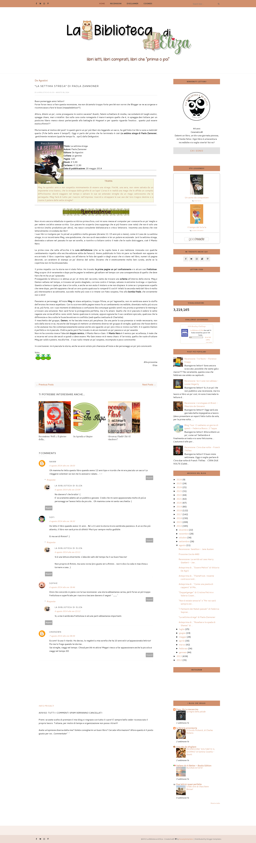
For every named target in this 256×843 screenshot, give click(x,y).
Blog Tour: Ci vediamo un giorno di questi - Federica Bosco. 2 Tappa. (201, 427)
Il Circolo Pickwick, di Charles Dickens (199, 731)
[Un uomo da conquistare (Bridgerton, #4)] (196, 193)
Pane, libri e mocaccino (187, 709)
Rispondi (150, 478)
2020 (179, 502)
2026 (179, 479)
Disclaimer (132, 4)
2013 (179, 656)
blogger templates (214, 839)
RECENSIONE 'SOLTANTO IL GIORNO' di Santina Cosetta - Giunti (200, 752)
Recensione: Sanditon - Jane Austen (196, 549)
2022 (179, 494)
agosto (182, 545)
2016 (179, 518)
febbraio (183, 648)
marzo (182, 644)
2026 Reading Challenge (197, 326)
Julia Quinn (197, 201)
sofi (52, 517)
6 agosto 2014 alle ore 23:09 (67, 489)
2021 (179, 498)
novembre (184, 533)
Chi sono (196, 150)
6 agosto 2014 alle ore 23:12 (67, 611)
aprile (182, 640)
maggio (182, 636)
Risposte (51, 479)
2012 (179, 660)
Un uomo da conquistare (197, 197)
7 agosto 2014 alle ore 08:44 (62, 636)
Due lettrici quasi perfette (189, 784)
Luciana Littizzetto (197, 230)
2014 (179, 525)
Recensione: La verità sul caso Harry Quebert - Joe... (196, 561)
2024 (179, 487)
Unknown (55, 632)
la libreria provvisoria (186, 727)
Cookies (148, 4)
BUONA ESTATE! (194, 767)
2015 (179, 522)
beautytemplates (186, 839)
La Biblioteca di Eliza (46, 92)
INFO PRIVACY (46, 705)
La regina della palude (196, 711)
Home (102, 4)
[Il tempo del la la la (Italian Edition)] (196, 222)
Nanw (52, 461)
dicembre (183, 529)
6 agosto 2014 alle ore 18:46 (62, 587)
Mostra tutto (215, 803)
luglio (182, 629)
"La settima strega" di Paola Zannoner (197, 617)
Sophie (53, 583)
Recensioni (116, 4)
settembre (184, 541)
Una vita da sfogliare (186, 746)
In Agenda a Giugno (83, 436)
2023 (179, 491)
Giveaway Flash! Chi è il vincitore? (119, 438)
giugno (182, 632)
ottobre (183, 537)
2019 (179, 506)
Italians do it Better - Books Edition (193, 765)
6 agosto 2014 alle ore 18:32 (62, 521)
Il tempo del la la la (196, 227)
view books (209, 342)
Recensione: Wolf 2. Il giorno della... (52, 438)
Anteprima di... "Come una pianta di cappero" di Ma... (196, 585)
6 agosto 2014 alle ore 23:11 (67, 552)
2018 (179, 510)
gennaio (183, 652)
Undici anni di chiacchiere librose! (197, 788)
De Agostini (41, 80)
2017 (179, 514)
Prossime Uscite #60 (189, 554)
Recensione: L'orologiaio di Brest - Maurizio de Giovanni (201, 404)
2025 (179, 483)
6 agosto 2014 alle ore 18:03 (62, 465)
